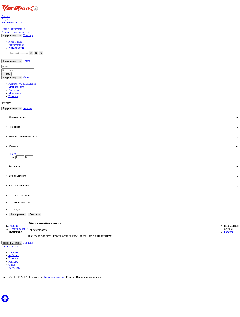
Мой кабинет (16, 86)
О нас (11, 264)
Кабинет (13, 255)
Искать (6, 74)
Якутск (5, 19)
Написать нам (9, 246)
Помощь (28, 35)
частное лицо (22, 195)
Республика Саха (11, 22)
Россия (5, 16)
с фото (18, 209)
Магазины (14, 93)
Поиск (26, 60)
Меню (26, 77)
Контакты (14, 267)
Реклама (13, 261)
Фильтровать (17, 214)
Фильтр (27, 108)
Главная (13, 252)
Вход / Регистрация (13, 28)
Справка (28, 242)
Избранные (15, 41)
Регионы (13, 89)
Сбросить (35, 214)
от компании (22, 202)
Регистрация (16, 44)
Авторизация (16, 47)
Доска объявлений (54, 276)
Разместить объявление (15, 31)
